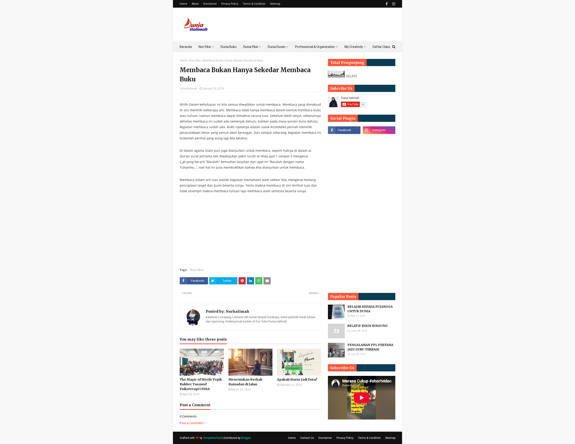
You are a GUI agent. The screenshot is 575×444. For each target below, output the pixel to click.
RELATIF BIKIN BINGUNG (367, 326)
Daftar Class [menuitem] (381, 47)
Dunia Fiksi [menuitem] (250, 47)
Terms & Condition (254, 3)
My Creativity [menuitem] (354, 47)
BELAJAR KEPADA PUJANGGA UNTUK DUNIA (370, 309)
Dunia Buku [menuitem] (229, 47)
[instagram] (393, 4)
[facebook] (387, 4)
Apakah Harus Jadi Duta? (297, 379)
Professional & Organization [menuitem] (315, 47)
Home (183, 3)
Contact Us (307, 438)
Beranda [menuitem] (186, 47)
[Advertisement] (313, 24)
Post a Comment (192, 423)
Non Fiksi (195, 60)
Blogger (246, 438)
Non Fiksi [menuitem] (205, 47)
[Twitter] (379, 140)
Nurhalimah (190, 88)
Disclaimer (210, 3)
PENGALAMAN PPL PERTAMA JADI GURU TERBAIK (370, 347)
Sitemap (275, 3)
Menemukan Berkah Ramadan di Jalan (245, 381)
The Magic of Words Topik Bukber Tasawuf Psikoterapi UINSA (201, 384)
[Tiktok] (344, 140)
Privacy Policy (229, 3)
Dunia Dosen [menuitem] (276, 47)
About (195, 3)
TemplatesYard (212, 438)
